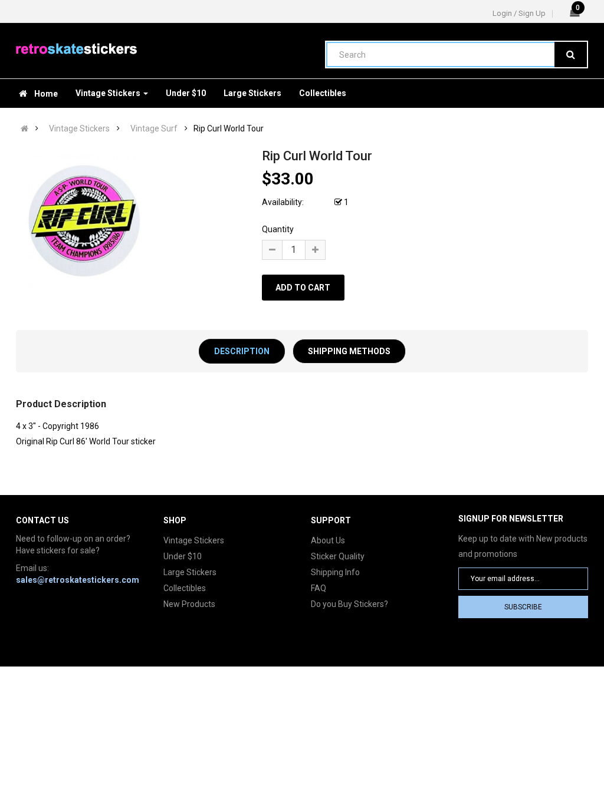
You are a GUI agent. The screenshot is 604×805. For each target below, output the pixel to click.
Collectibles (184, 588)
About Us (328, 540)
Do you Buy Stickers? (349, 604)
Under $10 (182, 556)
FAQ (318, 588)
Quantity (278, 229)
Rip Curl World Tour (228, 128)
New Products (189, 604)
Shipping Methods (349, 351)
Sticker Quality (338, 556)
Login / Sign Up (519, 13)
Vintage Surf (154, 128)
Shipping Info (335, 572)
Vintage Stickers (79, 128)
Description (242, 351)
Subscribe (523, 607)
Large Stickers (189, 572)
